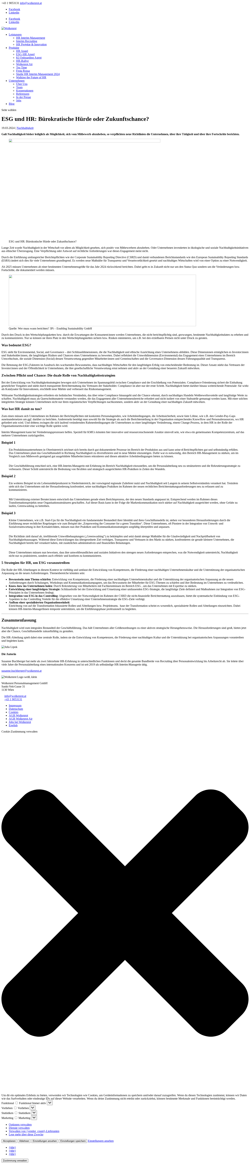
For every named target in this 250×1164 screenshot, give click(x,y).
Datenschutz (16, 708)
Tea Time (21, 67)
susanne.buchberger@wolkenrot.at (21, 670)
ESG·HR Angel (25, 54)
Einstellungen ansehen (45, 1141)
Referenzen (22, 93)
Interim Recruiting (26, 41)
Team (19, 87)
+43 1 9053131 (13, 699)
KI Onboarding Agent (29, 57)
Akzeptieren (9, 1141)
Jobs (18, 100)
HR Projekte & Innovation (31, 44)
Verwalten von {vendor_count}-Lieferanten (34, 1131)
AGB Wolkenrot (18, 715)
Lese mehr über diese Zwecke (26, 1134)
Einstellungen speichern (73, 1141)
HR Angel (22, 51)
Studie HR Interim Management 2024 (38, 74)
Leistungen (15, 34)
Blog (11, 103)
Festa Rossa (23, 70)
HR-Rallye (22, 60)
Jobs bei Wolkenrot (20, 722)
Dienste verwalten (19, 1127)
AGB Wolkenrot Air (20, 718)
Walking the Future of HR (31, 77)
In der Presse (23, 97)
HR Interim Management (30, 37)
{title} (12, 1147)
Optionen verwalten (20, 1124)
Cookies (13, 712)
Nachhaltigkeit (25, 127)
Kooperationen (24, 90)
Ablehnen (24, 1141)
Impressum (15, 705)
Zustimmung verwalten (15, 1160)
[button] (125, 913)
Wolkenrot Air (24, 64)
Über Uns (21, 84)
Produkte (14, 47)
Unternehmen (17, 80)
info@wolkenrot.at (15, 696)
